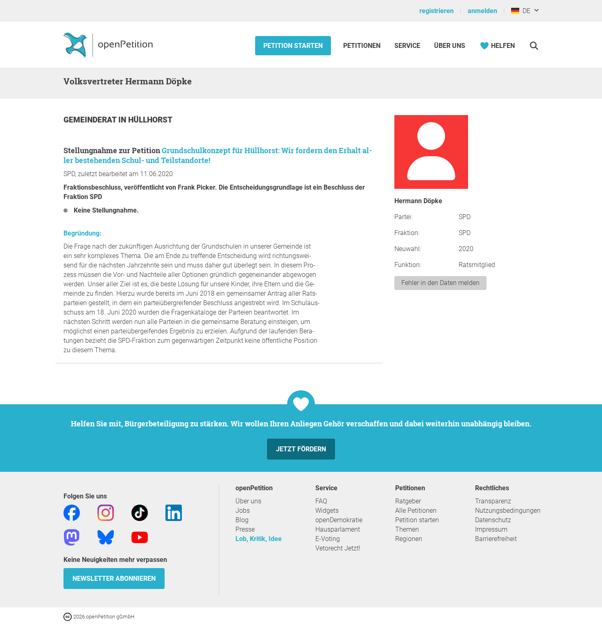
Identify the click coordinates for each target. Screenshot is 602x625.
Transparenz (493, 501)
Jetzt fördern (301, 449)
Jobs (242, 510)
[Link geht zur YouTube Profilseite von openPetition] (139, 537)
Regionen (408, 539)
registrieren (436, 11)
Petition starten (293, 46)
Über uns (248, 501)
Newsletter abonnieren (114, 578)
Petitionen (362, 46)
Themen (407, 529)
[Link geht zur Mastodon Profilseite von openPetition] (71, 537)
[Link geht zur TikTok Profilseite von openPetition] (139, 512)
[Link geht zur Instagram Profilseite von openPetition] (105, 512)
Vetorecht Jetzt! (337, 548)
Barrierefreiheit (496, 539)
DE (524, 11)
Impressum (491, 529)
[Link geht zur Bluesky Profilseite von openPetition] (105, 537)
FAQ (321, 501)
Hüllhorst (150, 120)
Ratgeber (408, 501)
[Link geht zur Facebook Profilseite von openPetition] (71, 512)
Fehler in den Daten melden (440, 283)
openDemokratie (338, 520)
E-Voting (327, 539)
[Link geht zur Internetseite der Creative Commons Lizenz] (68, 616)
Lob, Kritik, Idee (258, 539)
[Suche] (534, 45)
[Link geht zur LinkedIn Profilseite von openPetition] (173, 512)
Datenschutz (493, 520)
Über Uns (449, 46)
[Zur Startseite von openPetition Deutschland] (109, 44)
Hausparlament (337, 529)
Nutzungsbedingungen (508, 510)
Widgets (327, 510)
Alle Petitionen (416, 510)
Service (407, 46)
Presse (245, 529)
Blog (242, 520)
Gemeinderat (90, 120)
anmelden (482, 11)
